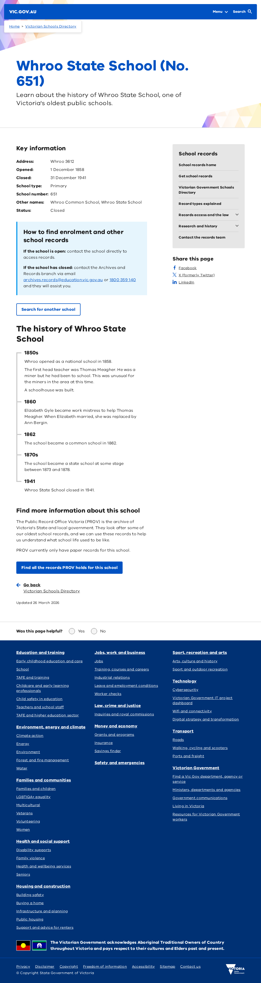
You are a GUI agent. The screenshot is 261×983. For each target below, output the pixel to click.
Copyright (69, 966)
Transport (183, 731)
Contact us (190, 966)
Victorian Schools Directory (50, 26)
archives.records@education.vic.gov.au (63, 280)
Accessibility (143, 966)
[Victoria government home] (235, 969)
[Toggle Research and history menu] (238, 226)
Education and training (40, 653)
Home (14, 26)
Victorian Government (196, 768)
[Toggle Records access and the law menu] (238, 215)
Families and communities (43, 780)
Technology (185, 681)
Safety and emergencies (120, 763)
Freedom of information (105, 966)
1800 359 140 (123, 280)
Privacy (23, 966)
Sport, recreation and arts (200, 653)
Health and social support (43, 841)
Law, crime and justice (118, 706)
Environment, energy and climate (51, 727)
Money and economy (116, 726)
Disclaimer (45, 966)
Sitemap (167, 966)
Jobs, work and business (120, 653)
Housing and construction (43, 886)
